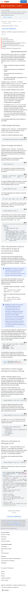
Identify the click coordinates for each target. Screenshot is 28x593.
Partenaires (3, 539)
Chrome (3, 573)
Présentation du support (6, 548)
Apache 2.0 (17, 523)
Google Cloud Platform (6, 578)
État (2, 550)
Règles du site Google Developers (15, 524)
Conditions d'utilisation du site (19, 585)
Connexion (23, 1)
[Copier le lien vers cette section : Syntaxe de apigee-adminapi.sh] (23, 145)
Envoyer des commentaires (9, 28)
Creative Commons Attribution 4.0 (12, 521)
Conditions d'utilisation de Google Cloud (10, 587)
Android (2, 571)
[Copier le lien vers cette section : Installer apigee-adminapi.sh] (21, 125)
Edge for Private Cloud (8, 6)
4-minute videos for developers (7, 560)
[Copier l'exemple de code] (26, 138)
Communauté (4, 546)
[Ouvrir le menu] (2, 1)
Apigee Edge (3, 21)
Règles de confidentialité (6, 585)
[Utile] (15, 26)
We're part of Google (5, 534)
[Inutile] (17, 26)
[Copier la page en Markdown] (3, 34)
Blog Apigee (3, 562)
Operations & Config (7, 23)
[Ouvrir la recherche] (19, 1)
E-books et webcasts (5, 541)
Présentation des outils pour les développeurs (11, 558)
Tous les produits (4, 580)
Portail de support (5, 553)
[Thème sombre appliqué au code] (24, 138)
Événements (4, 536)
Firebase (3, 575)
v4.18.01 (19, 6)
